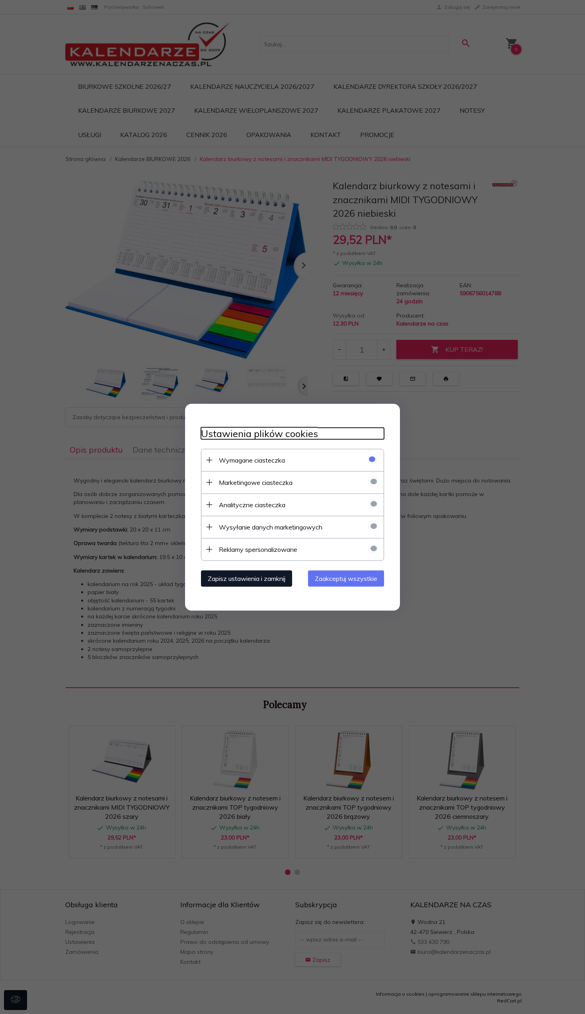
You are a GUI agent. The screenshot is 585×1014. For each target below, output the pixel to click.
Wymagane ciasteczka (252, 460)
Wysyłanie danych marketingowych (270, 527)
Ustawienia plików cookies (259, 433)
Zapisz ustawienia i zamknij (246, 578)
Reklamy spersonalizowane (258, 549)
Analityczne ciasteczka (252, 504)
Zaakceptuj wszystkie (346, 578)
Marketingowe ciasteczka (255, 482)
